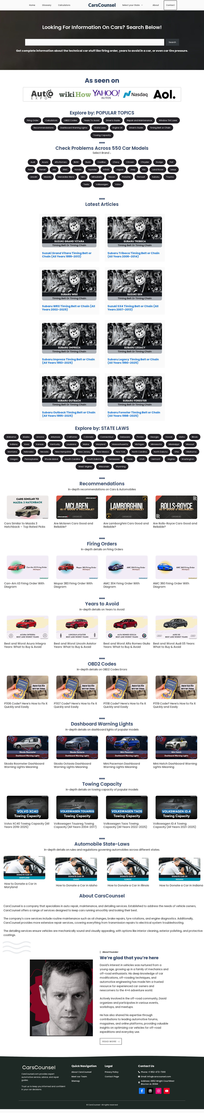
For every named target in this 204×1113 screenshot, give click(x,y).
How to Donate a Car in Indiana (181, 885)
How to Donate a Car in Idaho (76, 885)
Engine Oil (117, 127)
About (156, 5)
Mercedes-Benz (66, 176)
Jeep (132, 169)
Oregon (14, 459)
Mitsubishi (97, 176)
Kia (143, 169)
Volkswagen (102, 184)
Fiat (171, 162)
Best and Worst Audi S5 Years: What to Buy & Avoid (174, 645)
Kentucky (55, 444)
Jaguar (119, 169)
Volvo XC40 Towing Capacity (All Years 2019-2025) (26, 825)
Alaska (26, 436)
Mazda (47, 176)
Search (172, 42)
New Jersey (84, 451)
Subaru (155, 176)
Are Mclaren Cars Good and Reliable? (73, 525)
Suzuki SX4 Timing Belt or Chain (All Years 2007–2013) (133, 307)
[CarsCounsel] (102, 5)
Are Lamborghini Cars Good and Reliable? (126, 525)
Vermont (155, 459)
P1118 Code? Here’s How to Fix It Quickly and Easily (124, 705)
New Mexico (103, 451)
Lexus (173, 169)
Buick (88, 162)
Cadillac (102, 162)
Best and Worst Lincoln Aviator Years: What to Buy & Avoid (75, 645)
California (72, 436)
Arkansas (55, 436)
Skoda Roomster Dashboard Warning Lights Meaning (24, 765)
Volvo (118, 184)
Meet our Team (79, 1076)
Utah (141, 459)
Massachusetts (120, 444)
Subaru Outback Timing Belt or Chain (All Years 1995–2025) (68, 414)
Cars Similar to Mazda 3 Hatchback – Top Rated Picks (24, 525)
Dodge (159, 162)
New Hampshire (63, 451)
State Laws (100, 127)
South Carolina (72, 459)
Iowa (26, 444)
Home (32, 5)
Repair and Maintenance (139, 120)
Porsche (126, 176)
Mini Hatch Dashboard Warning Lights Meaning (175, 765)
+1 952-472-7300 (157, 1072)
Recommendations (44, 127)
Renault (141, 176)
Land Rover (157, 169)
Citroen (130, 162)
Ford (30, 169)
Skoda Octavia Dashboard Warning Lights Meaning (72, 765)
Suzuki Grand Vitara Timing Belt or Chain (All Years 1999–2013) (66, 254)
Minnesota (156, 444)
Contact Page (112, 1076)
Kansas (40, 444)
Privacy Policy (111, 1072)
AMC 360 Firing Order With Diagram (171, 585)
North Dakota (161, 451)
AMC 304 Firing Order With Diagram (121, 585)
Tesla (86, 184)
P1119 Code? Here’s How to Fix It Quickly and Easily (174, 705)
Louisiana (71, 444)
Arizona (40, 436)
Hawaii (169, 436)
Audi (33, 162)
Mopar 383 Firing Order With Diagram (73, 585)
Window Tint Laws (168, 120)
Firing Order (32, 120)
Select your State (131, 5)
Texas (129, 459)
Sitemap (75, 1081)
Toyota (170, 176)
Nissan (112, 176)
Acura (45, 162)
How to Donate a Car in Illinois (128, 885)
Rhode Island (51, 459)
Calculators (64, 5)
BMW (76, 162)
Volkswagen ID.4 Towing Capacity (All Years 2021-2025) (174, 825)
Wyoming (121, 466)
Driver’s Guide (113, 120)
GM (54, 169)
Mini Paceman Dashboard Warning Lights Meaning (121, 765)
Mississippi (174, 444)
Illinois (195, 436)
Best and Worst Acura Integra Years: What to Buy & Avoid (25, 645)
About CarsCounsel (81, 1072)
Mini (83, 176)
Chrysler (145, 162)
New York (120, 451)
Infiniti (106, 169)
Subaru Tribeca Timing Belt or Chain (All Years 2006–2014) (133, 254)
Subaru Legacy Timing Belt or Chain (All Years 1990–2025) (133, 361)
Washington (188, 459)
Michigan (139, 444)
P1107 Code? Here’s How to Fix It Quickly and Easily (75, 705)
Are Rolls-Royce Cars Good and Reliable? (175, 525)
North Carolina (139, 451)
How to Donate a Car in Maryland (20, 885)
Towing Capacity (102, 135)
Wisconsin (104, 466)
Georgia (154, 436)
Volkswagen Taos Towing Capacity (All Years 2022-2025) (125, 825)
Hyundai (92, 169)
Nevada (44, 451)
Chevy (116, 162)
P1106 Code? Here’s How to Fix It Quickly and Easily (25, 705)
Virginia (171, 459)
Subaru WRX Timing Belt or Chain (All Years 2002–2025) (68, 307)
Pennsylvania (31, 459)
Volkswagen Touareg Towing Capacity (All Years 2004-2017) (75, 825)
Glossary (46, 5)
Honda (78, 169)
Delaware (125, 436)
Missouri (190, 444)
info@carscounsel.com (159, 1076)
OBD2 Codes (70, 120)
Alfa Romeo (61, 162)
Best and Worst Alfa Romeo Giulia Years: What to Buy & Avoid (126, 645)
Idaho (182, 436)
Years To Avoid (91, 120)
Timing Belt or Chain (160, 127)
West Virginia (85, 466)
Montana (12, 451)
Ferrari (42, 169)
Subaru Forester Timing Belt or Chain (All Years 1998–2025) (134, 414)
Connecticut (106, 436)
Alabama (11, 436)
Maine (86, 444)
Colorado (88, 436)
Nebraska (28, 451)
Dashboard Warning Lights (73, 127)
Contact (170, 5)
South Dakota (94, 459)
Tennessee (114, 459)
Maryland (100, 444)
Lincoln (33, 176)
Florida (140, 436)
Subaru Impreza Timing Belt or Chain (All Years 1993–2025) (68, 361)
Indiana (13, 444)
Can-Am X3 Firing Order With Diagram (24, 585)
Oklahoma (191, 451)
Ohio (176, 451)
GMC (65, 169)
